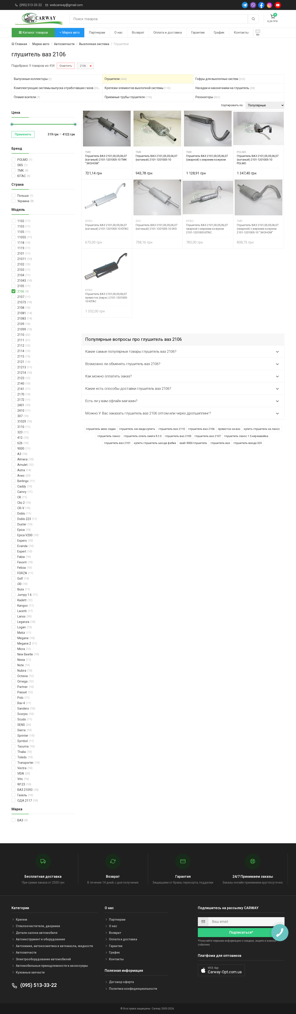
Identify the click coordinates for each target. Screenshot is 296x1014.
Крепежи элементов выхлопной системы (138, 88)
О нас (118, 32)
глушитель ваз (220, 443)
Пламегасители (27, 97)
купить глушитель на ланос (262, 429)
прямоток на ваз (229, 429)
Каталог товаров (35, 32)
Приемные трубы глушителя (128, 97)
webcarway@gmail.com (66, 5)
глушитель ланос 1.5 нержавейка (246, 436)
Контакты (241, 32)
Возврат (138, 32)
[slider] (12, 124)
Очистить (66, 65)
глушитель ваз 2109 (178, 436)
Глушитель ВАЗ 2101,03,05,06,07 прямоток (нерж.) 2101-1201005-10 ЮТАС (106, 297)
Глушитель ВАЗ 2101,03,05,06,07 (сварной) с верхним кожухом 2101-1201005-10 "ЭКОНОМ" (257, 228)
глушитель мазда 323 (248, 443)
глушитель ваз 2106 (201, 429)
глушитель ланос (109, 436)
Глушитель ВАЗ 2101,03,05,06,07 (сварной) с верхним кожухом (207, 157)
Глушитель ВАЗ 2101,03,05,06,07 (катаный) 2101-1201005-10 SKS (156, 226)
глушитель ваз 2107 (208, 436)
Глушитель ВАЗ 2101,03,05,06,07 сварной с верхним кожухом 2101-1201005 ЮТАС (207, 228)
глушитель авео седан (101, 429)
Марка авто (71, 32)
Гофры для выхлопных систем (220, 79)
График (219, 32)
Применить (23, 134)
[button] (221, 970)
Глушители (116, 79)
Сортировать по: (232, 105)
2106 (83, 65)
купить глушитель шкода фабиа (155, 443)
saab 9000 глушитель (193, 443)
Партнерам (97, 32)
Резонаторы (207, 97)
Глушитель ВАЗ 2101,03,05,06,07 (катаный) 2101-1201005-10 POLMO (257, 159)
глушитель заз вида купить (137, 429)
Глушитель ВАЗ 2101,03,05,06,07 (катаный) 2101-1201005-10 (156, 157)
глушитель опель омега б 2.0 (142, 436)
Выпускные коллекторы (33, 79)
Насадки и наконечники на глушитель (225, 88)
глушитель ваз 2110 (172, 429)
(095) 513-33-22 (31, 5)
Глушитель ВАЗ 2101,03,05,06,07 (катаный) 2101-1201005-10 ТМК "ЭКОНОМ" (106, 159)
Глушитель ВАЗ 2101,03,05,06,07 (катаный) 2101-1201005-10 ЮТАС (106, 226)
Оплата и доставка (167, 32)
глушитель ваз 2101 (117, 443)
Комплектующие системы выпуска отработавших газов (57, 88)
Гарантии (198, 32)
